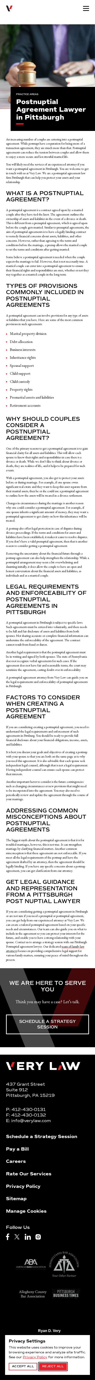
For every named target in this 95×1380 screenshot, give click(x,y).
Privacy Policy (35, 1357)
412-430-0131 (29, 1109)
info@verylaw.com (31, 1120)
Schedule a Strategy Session (47, 1024)
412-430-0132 (28, 1115)
